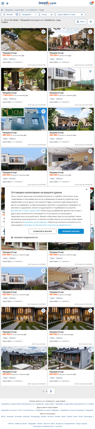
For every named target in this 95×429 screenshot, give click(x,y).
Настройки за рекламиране (35, 222)
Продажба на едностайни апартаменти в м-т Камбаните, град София (27, 404)
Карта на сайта (49, 423)
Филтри (9, 14)
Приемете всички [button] (70, 231)
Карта (82, 22)
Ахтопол (51, 416)
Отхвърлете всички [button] (42, 231)
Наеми (39, 423)
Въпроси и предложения (65, 423)
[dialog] (47, 214)
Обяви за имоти (21, 423)
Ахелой (43, 416)
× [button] (86, 189)
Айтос (3, 416)
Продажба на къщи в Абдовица (47, 410)
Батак (81, 416)
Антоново (18, 416)
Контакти (58, 426)
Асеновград (35, 416)
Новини (11, 423)
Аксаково (10, 416)
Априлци (26, 416)
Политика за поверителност (43, 426)
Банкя (63, 416)
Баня (75, 416)
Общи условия (81, 423)
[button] (24, 237)
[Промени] (36, 14)
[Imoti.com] (2, 10)
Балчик (57, 416)
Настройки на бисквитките (35, 225)
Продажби (32, 423)
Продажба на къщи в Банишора (72, 410)
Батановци (88, 416)
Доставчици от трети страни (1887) (26, 210)
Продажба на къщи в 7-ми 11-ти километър (17, 410)
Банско (69, 416)
